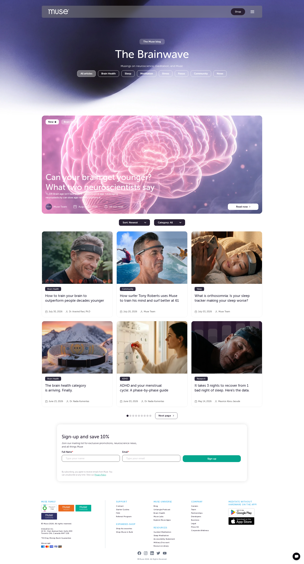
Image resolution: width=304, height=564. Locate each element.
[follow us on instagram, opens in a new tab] (146, 553)
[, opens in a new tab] (49, 508)
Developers (196, 516)
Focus (181, 73)
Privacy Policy (100, 475)
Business (195, 520)
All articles (86, 73)
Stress (165, 73)
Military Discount (161, 542)
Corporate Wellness (200, 530)
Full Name (67, 452)
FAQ (118, 513)
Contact (120, 506)
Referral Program (124, 516)
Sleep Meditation (161, 535)
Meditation (146, 73)
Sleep (128, 73)
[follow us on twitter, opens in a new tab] (158, 553)
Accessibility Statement (164, 539)
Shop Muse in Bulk (124, 532)
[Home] (58, 11)
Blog (156, 506)
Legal (193, 523)
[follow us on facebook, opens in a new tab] (139, 553)
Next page (164, 415)
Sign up (211, 458)
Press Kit (195, 527)
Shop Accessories (124, 528)
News (220, 73)
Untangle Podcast (162, 509)
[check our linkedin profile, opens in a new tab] (152, 553)
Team (193, 509)
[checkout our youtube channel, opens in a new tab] (165, 553)
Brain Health (108, 73)
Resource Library (161, 546)
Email (125, 452)
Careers (194, 506)
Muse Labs (158, 516)
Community (201, 73)
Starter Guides (122, 509)
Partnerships (197, 513)
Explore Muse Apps (162, 520)
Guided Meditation (162, 532)
